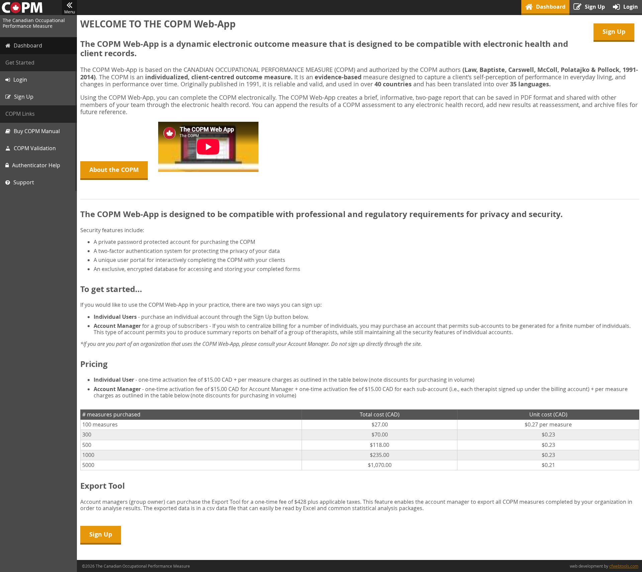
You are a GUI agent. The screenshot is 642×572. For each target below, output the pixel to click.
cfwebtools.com (623, 566)
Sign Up (614, 31)
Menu (69, 11)
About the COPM (114, 170)
